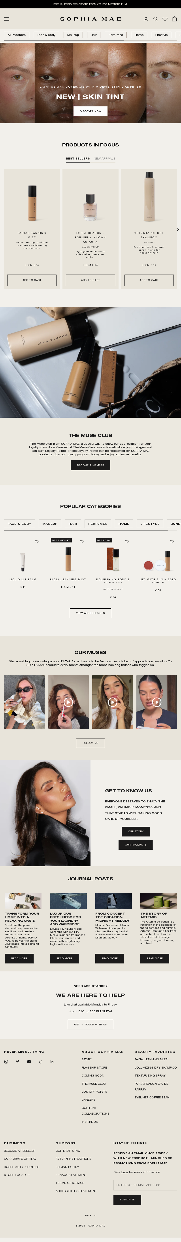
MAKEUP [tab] (50, 523)
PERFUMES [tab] (97, 523)
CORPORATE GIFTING (20, 1158)
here (124, 1172)
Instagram (47, 661)
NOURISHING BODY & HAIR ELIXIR (113, 581)
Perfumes (116, 35)
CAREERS (88, 1099)
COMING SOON (93, 1075)
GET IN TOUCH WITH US (90, 1024)
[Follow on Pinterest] (17, 1061)
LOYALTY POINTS (94, 1091)
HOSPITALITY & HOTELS (21, 1167)
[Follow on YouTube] (29, 1061)
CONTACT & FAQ (68, 1150)
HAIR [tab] (73, 523)
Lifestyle (161, 35)
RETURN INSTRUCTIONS (73, 1158)
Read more (19, 958)
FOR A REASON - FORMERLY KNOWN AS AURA (90, 237)
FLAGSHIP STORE (94, 1067)
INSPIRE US (90, 1121)
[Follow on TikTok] (40, 1061)
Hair (94, 35)
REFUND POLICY (67, 1167)
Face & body (46, 35)
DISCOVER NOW (90, 111)
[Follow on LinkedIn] (52, 1061)
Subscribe (127, 1199)
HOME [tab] (124, 523)
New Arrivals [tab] (104, 158)
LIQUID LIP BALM (22, 579)
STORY (87, 1059)
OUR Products (136, 844)
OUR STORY (136, 831)
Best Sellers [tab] (78, 158)
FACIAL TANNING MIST (68, 579)
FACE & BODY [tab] (19, 523)
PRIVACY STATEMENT (71, 1175)
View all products (90, 613)
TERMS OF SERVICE (70, 1182)
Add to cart (32, 280)
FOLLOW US (90, 742)
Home (139, 35)
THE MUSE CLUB (94, 1083)
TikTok (66, 661)
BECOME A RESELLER (19, 1150)
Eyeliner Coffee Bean (152, 1097)
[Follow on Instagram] (6, 1061)
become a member (90, 465)
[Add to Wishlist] (36, 541)
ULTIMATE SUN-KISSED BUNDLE (158, 581)
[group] (90, 362)
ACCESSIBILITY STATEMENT (76, 1191)
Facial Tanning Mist (151, 1059)
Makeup (73, 35)
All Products (17, 35)
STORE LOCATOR (17, 1175)
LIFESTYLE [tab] (150, 523)
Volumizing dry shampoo (156, 1067)
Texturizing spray (150, 1075)
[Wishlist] (165, 19)
